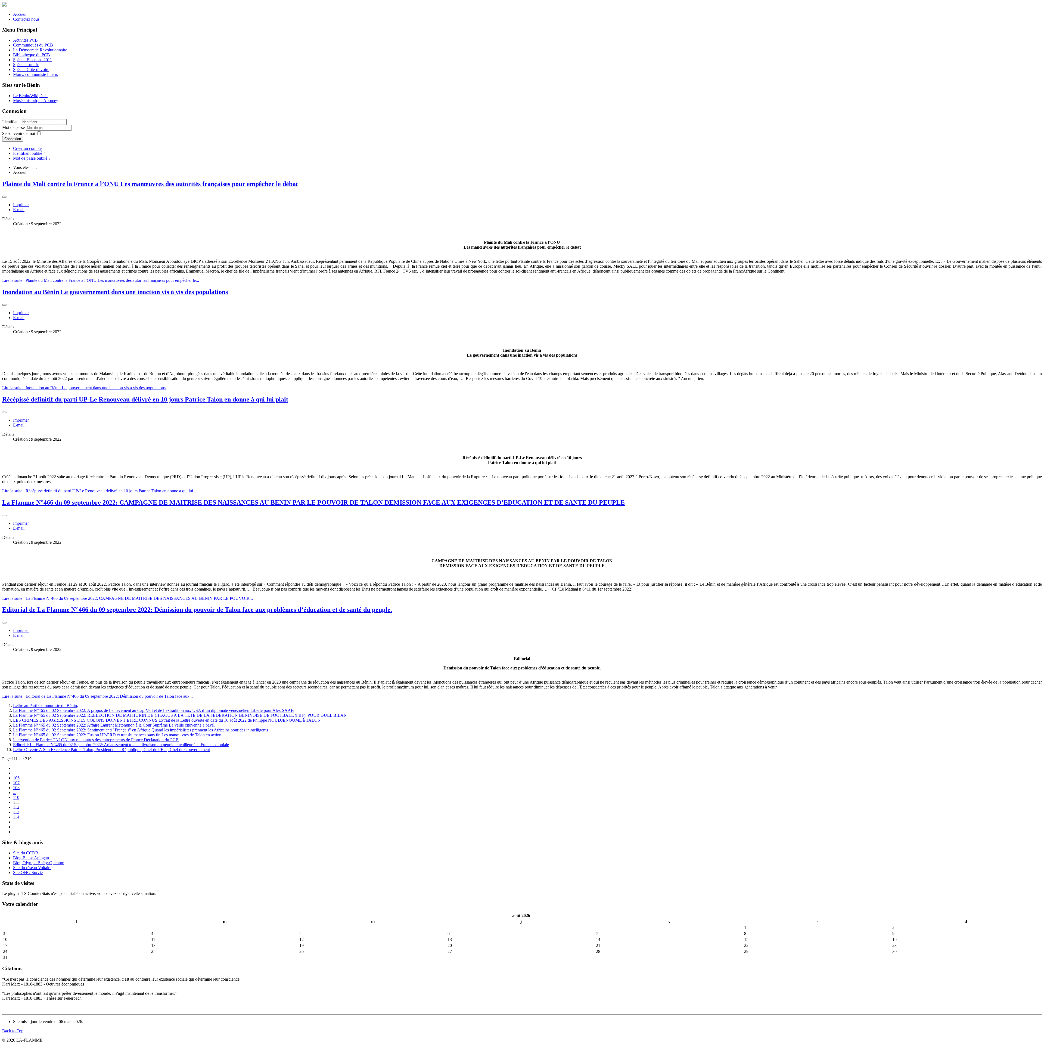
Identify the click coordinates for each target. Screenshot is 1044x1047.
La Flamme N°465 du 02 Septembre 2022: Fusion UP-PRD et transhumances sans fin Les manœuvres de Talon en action (117, 735)
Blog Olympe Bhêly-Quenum (38, 862)
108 (16, 787)
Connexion (12, 139)
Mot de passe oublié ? (31, 158)
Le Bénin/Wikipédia (30, 95)
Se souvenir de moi (18, 133)
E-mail (18, 209)
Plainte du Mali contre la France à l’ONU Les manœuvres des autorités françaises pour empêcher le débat (150, 183)
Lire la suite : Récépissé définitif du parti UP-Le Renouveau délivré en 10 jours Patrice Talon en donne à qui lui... (99, 491)
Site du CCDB (25, 853)
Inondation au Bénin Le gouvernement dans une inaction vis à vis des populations (115, 291)
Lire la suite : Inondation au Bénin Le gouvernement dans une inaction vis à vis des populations (84, 387)
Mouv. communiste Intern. (35, 74)
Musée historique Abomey (35, 100)
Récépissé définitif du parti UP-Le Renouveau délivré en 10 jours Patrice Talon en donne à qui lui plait (145, 399)
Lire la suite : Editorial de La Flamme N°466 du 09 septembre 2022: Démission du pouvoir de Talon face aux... (97, 696)
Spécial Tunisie (26, 64)
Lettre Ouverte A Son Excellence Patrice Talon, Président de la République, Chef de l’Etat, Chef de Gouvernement (111, 749)
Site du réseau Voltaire (32, 867)
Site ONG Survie (28, 872)
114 (16, 817)
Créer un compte (27, 148)
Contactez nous (26, 19)
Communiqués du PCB (33, 45)
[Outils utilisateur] (4, 197)
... (14, 792)
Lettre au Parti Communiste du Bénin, (45, 705)
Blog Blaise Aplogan (31, 857)
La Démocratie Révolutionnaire (40, 50)
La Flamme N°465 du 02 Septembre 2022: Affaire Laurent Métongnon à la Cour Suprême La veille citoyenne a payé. (114, 725)
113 (16, 812)
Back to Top (12, 1031)
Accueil (19, 14)
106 (16, 778)
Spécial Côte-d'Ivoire (31, 69)
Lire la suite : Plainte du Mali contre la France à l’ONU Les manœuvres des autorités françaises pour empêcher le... (100, 280)
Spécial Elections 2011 (32, 59)
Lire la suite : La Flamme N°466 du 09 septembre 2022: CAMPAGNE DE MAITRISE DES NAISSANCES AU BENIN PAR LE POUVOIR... (127, 598)
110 (16, 797)
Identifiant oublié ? (29, 153)
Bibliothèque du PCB (31, 54)
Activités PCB (25, 40)
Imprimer (21, 204)
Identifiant (11, 121)
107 (16, 782)
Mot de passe (14, 127)
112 (16, 807)
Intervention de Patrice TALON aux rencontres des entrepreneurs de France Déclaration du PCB (96, 739)
